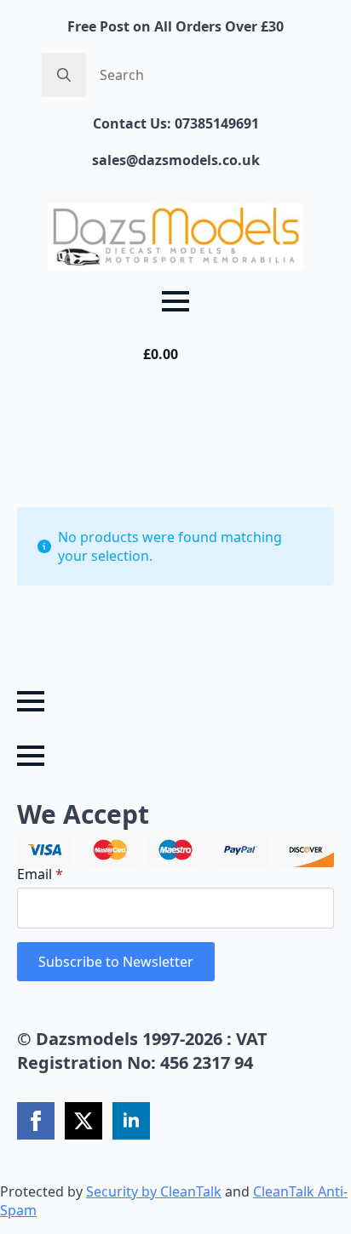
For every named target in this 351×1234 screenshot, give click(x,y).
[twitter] (83, 1121)
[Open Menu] (175, 301)
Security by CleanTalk (154, 1191)
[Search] (64, 75)
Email (40, 874)
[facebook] (36, 1121)
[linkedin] (131, 1121)
